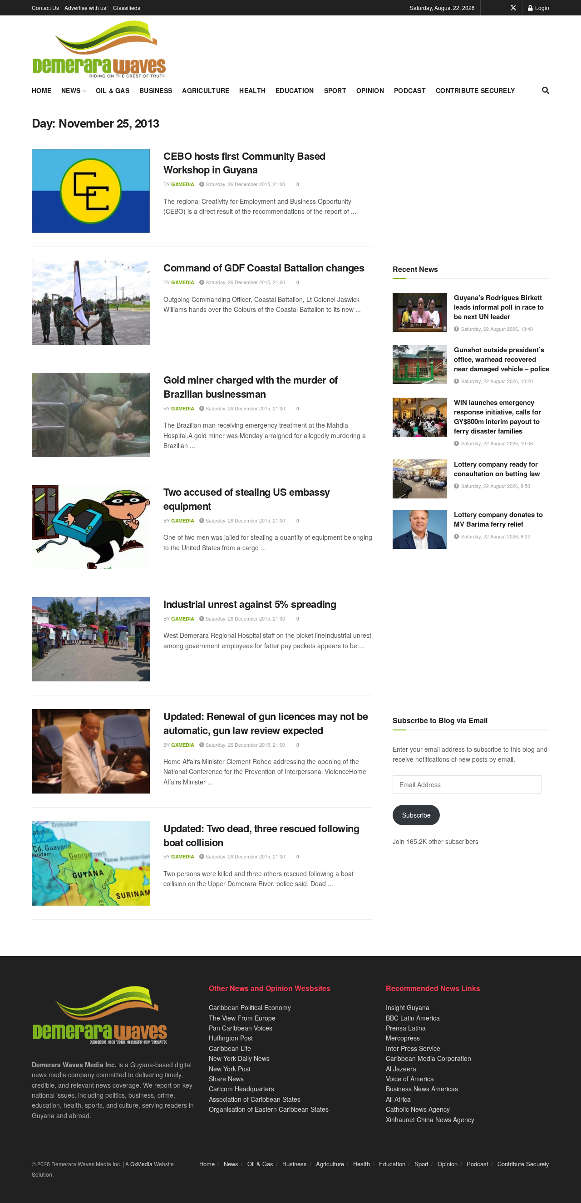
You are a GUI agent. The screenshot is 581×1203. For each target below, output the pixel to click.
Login (541, 7)
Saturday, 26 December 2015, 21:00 (244, 183)
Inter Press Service (413, 1048)
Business (155, 90)
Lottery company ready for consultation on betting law (497, 468)
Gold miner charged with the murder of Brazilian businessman (250, 386)
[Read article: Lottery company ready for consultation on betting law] (420, 478)
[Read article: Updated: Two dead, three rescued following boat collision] (91, 863)
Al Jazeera (401, 1068)
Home (41, 90)
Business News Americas (422, 1088)
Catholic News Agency (418, 1109)
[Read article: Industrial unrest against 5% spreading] (91, 639)
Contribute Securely (475, 90)
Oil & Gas (113, 90)
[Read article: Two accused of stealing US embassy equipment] (91, 527)
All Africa (398, 1099)
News (70, 90)
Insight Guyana (407, 1007)
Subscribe (416, 814)
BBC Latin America (413, 1017)
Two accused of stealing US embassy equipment (246, 498)
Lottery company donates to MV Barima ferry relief (498, 519)
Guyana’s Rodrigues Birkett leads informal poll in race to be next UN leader (499, 306)
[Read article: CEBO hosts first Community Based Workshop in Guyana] (91, 191)
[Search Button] (545, 90)
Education (295, 90)
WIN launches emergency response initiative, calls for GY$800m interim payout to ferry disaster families (497, 416)
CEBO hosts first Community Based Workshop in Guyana (244, 162)
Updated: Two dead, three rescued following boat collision (261, 835)
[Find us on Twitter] (513, 7)
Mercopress (403, 1037)
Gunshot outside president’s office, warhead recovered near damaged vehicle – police (501, 359)
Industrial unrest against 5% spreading (249, 604)
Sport (335, 90)
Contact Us (45, 7)
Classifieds (126, 7)
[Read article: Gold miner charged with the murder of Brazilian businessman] (91, 415)
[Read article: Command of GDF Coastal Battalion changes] (91, 303)
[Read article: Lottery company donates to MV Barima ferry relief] (420, 529)
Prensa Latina (406, 1027)
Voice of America (410, 1078)
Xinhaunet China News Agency (430, 1119)
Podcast (410, 90)
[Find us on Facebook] (500, 7)
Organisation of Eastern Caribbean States (269, 1109)
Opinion (370, 90)
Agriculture (205, 90)
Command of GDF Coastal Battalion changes (263, 267)
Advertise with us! (86, 7)
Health (252, 90)
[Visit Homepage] (99, 49)
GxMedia (182, 184)
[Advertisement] (471, 179)
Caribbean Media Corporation (428, 1058)
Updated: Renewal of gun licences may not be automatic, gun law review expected (265, 723)
